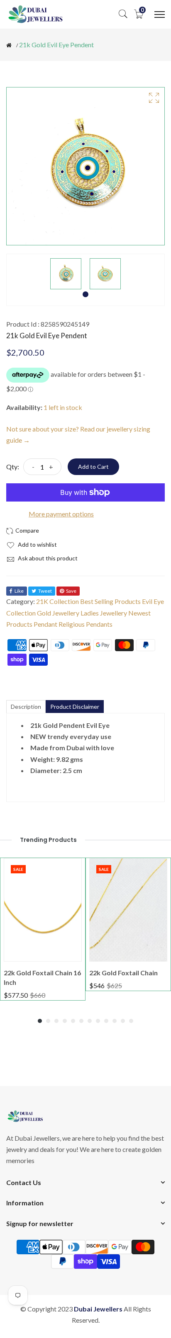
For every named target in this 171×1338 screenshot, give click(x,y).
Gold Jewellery (58, 613)
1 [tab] (85, 294)
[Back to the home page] (9, 45)
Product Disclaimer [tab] (74, 706)
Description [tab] (26, 706)
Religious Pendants (85, 624)
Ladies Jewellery (104, 613)
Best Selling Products (110, 601)
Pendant (45, 624)
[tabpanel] (65, 273)
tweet (45, 591)
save (71, 591)
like (19, 591)
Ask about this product (47, 558)
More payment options (61, 514)
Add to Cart (93, 466)
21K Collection (57, 601)
